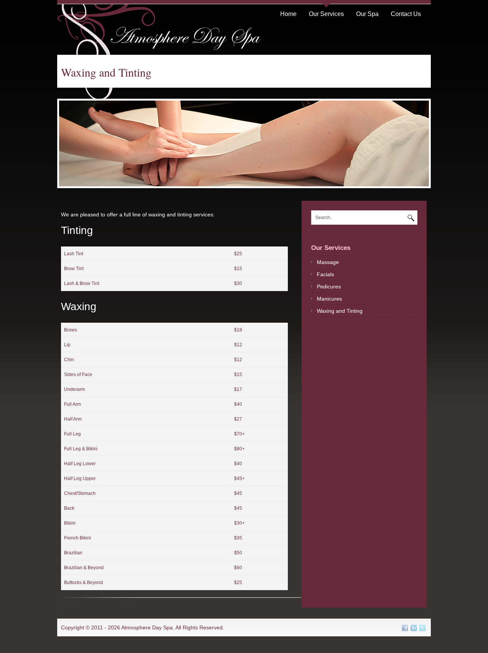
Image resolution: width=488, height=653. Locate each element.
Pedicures (329, 286)
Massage (328, 262)
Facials (325, 274)
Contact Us (406, 14)
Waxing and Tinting (340, 311)
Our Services (326, 14)
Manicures (329, 299)
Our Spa (367, 14)
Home (288, 14)
